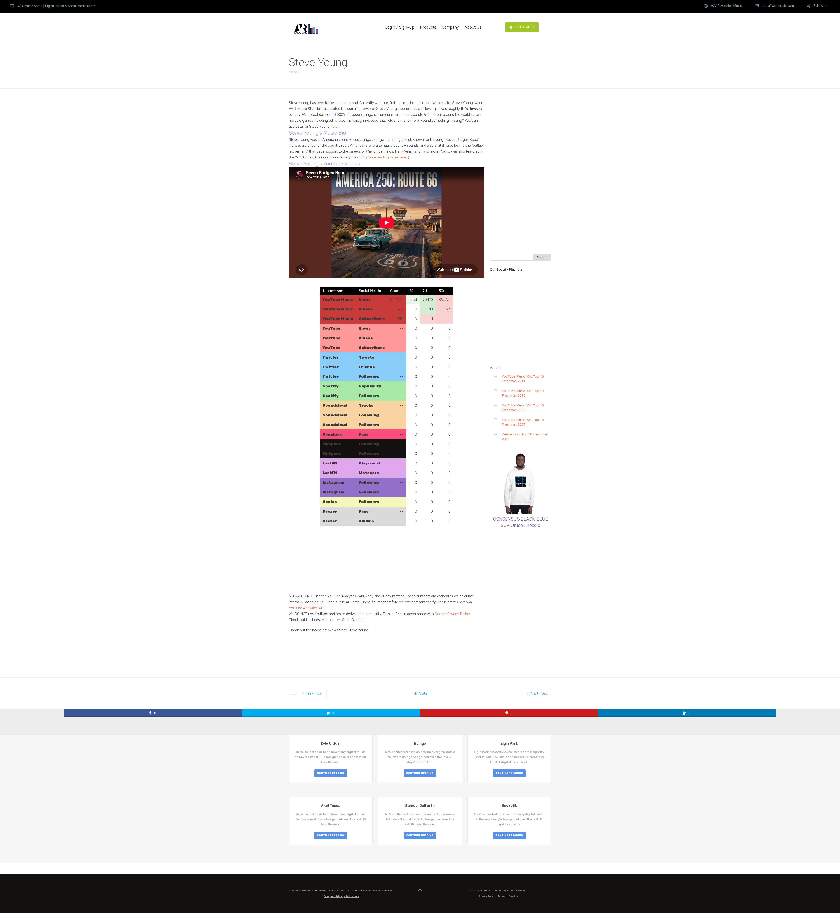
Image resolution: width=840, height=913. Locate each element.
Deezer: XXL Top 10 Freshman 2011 (525, 436)
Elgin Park (509, 743)
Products (428, 27)
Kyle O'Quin (330, 743)
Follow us (820, 6)
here (334, 126)
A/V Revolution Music (726, 6)
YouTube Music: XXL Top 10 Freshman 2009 (523, 407)
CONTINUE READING (330, 773)
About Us (473, 27)
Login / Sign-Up (399, 27)
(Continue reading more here (383, 157)
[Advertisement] (386, 562)
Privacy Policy (486, 896)
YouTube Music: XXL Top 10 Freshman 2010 (523, 393)
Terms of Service (508, 896)
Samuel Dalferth (420, 805)
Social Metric (370, 291)
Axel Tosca (330, 805)
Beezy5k (509, 805)
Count (395, 291)
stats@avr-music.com (778, 6)
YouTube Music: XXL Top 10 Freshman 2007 (523, 421)
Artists (294, 72)
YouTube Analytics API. (307, 608)
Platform (335, 291)
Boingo (420, 743)
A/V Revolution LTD (490, 890)
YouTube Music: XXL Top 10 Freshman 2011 (523, 378)
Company (450, 27)
